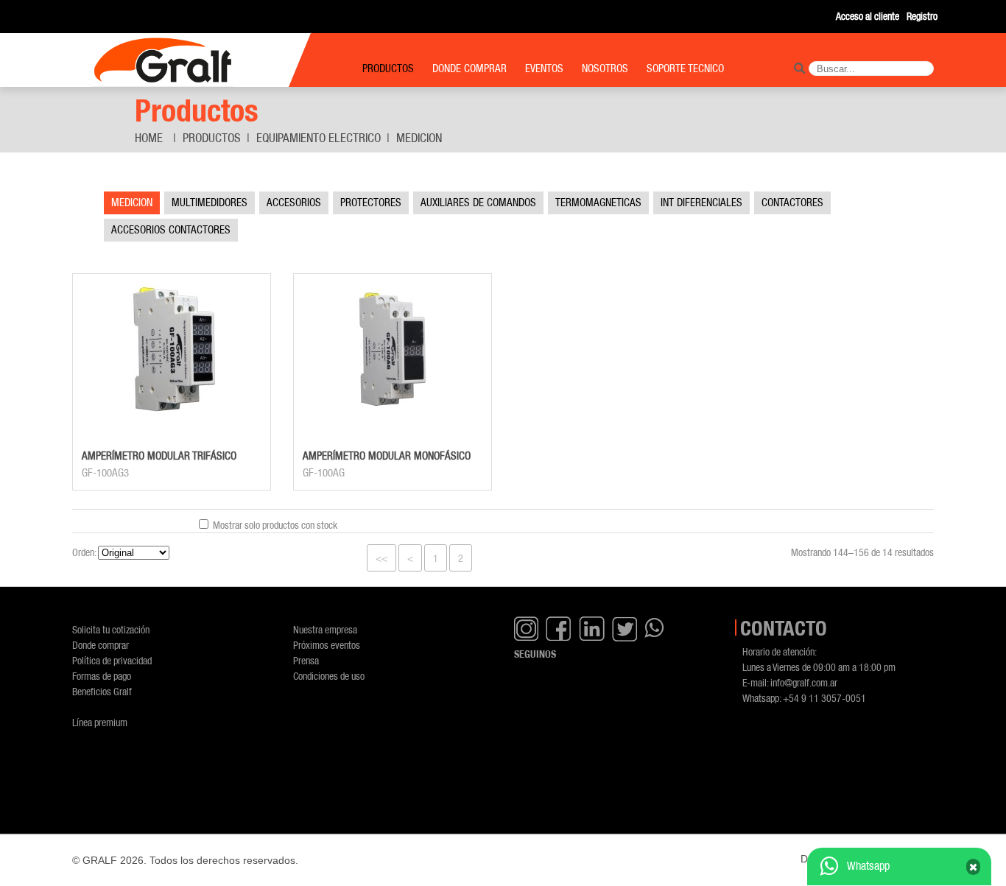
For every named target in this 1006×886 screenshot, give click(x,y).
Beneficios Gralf (102, 691)
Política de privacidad (112, 660)
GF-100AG (324, 472)
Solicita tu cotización (111, 629)
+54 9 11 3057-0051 (824, 698)
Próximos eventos (326, 645)
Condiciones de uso (329, 675)
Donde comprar (100, 645)
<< (381, 558)
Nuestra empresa (325, 629)
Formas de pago (101, 675)
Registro (922, 16)
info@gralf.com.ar (803, 682)
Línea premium (99, 722)
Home (149, 137)
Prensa (306, 660)
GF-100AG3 (105, 472)
